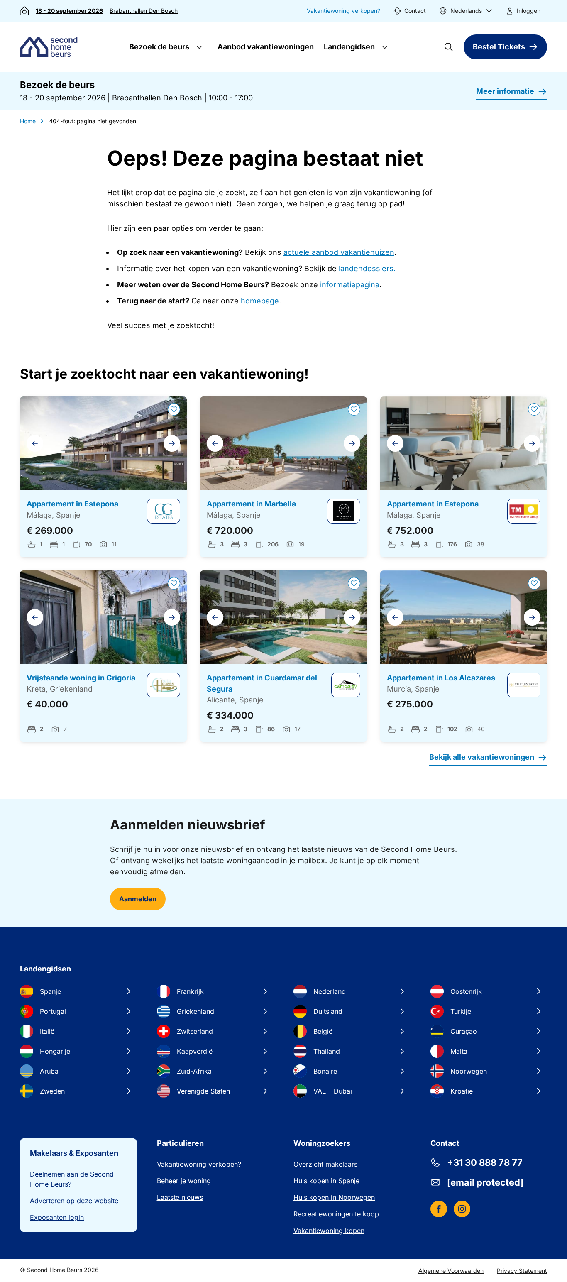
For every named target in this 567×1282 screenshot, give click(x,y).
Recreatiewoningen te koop (336, 1214)
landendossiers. (367, 268)
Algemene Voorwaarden (451, 1270)
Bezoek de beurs (158, 46)
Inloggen (528, 10)
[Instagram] (462, 1209)
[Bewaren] (174, 409)
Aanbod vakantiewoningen (266, 46)
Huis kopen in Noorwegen (334, 1197)
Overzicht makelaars (325, 1164)
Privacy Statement (522, 1270)
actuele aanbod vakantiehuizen (339, 252)
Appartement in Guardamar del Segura (262, 683)
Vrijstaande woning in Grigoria (81, 677)
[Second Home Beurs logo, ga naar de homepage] (50, 47)
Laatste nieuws (180, 1197)
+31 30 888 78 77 (485, 1162)
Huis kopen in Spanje (326, 1181)
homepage (260, 300)
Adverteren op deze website (74, 1200)
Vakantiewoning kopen (328, 1230)
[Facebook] (438, 1209)
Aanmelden (137, 899)
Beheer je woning (184, 1181)
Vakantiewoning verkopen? (343, 10)
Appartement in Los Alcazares (441, 677)
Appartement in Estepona (72, 503)
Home (28, 121)
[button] (466, 11)
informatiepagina (349, 284)
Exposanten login (57, 1217)
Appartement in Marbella (251, 503)
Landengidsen (348, 46)
